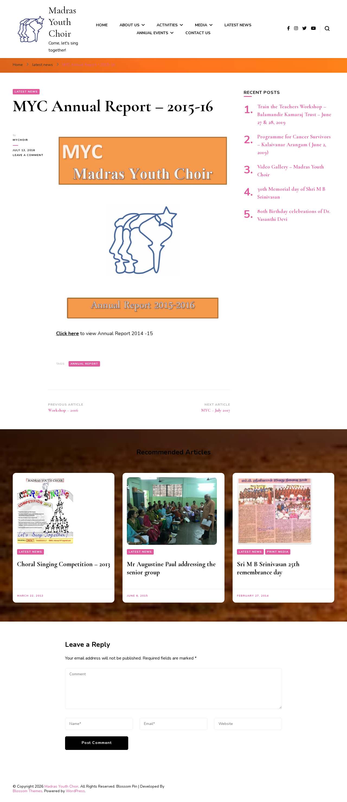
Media (201, 25)
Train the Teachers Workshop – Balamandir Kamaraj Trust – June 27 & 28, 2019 (294, 114)
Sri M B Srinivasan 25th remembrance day (268, 568)
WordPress (75, 791)
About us (129, 25)
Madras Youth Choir (62, 21)
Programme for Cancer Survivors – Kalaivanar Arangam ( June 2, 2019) (294, 144)
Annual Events (152, 33)
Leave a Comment (30, 155)
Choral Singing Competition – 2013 (63, 564)
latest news (237, 25)
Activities (167, 25)
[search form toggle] (327, 28)
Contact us (197, 33)
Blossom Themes (27, 791)
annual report (84, 364)
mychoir (20, 140)
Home (102, 25)
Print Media (277, 552)
